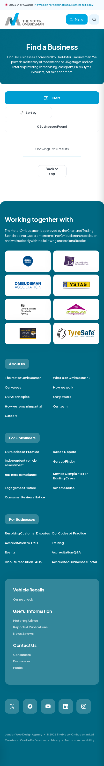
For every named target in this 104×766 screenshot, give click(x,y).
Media (18, 668)
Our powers (62, 397)
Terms (69, 740)
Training (58, 543)
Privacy (55, 740)
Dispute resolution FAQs (23, 562)
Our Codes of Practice (22, 452)
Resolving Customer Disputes (27, 533)
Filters (55, 98)
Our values (13, 387)
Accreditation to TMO (21, 543)
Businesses (21, 661)
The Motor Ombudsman (23, 378)
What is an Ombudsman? (71, 378)
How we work (63, 387)
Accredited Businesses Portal (74, 562)
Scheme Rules (63, 488)
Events (10, 552)
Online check (23, 599)
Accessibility (85, 740)
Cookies (10, 740)
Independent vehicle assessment (21, 462)
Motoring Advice (25, 620)
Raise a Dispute (64, 452)
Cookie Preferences (33, 740)
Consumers (21, 655)
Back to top (51, 171)
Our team (60, 406)
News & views (23, 633)
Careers (11, 416)
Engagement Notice (20, 488)
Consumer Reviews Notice (25, 497)
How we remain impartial (23, 406)
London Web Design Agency (23, 734)
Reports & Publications (30, 627)
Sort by (31, 112)
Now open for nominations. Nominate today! (64, 4)
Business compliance (21, 475)
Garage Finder (64, 461)
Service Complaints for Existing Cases (70, 476)
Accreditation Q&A (66, 552)
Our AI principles (17, 397)
